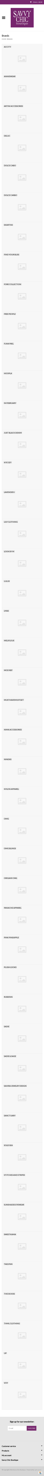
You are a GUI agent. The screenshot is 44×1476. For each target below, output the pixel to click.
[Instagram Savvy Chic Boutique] (26, 1435)
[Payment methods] (39, 1473)
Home (4, 39)
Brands (9, 39)
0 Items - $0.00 (37, 2)
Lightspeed (37, 1470)
